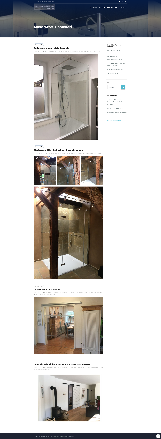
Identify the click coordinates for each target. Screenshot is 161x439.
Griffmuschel (74, 292)
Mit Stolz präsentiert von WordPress (43, 436)
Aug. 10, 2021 (39, 153)
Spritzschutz (74, 51)
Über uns (102, 7)
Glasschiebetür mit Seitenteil (47, 289)
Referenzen (122, 7)
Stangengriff (98, 292)
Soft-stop (89, 292)
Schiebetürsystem (82, 367)
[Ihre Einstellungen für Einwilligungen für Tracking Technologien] (158, 436)
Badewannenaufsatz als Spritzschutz (51, 48)
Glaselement (48, 367)
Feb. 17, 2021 (38, 367)
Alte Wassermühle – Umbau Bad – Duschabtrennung (58, 150)
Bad (46, 153)
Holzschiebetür (65, 367)
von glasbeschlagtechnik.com (90, 51)
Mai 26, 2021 (38, 292)
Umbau (69, 153)
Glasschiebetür (65, 292)
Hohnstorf (66, 51)
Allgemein (40, 45)
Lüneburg (63, 153)
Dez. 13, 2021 (39, 51)
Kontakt (114, 7)
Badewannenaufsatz (51, 51)
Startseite (93, 7)
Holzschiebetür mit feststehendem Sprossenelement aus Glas (62, 364)
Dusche (60, 51)
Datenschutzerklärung (114, 120)
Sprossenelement (93, 367)
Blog (108, 7)
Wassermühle (75, 153)
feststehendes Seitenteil (51, 292)
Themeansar (70, 436)
